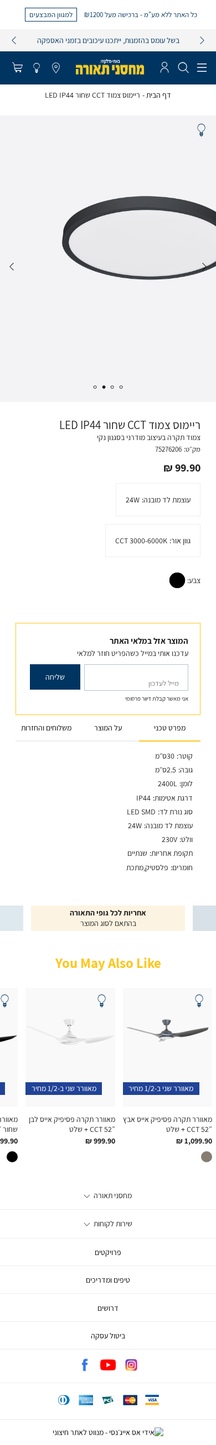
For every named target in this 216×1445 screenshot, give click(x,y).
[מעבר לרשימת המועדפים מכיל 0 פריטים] (36, 68)
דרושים (108, 1308)
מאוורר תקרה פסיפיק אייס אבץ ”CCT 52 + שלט (167, 1124)
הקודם (14, 40)
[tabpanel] (108, 258)
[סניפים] (55, 68)
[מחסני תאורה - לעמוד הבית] (110, 67)
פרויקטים (108, 1252)
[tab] (169, 728)
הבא (202, 40)
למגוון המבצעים (51, 14)
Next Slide (11, 266)
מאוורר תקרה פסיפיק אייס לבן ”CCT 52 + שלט (72, 1124)
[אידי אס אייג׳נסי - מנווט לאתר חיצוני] (108, 1432)
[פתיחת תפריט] (202, 68)
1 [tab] (121, 387)
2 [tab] (112, 387)
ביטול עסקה (108, 1336)
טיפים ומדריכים (108, 1280)
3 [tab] (103, 387)
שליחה (55, 677)
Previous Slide (204, 266)
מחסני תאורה (112, 1195)
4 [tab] (94, 387)
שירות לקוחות (112, 1224)
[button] (17, 68)
